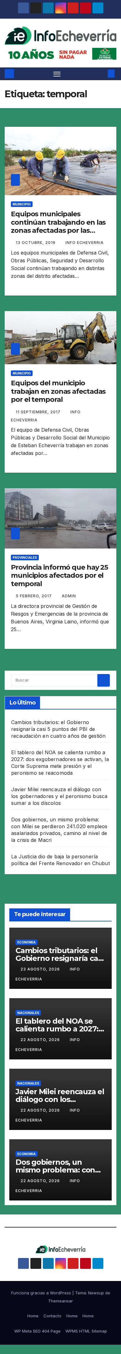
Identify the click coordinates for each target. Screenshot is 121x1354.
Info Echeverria (84, 242)
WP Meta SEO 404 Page (37, 1331)
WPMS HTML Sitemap (86, 1331)
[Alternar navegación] (57, 74)
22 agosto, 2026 (40, 1039)
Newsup (96, 1292)
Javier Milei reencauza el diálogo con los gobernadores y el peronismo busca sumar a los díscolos (59, 796)
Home (32, 1315)
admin (69, 596)
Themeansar (60, 1300)
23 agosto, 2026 (40, 969)
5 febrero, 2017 (34, 596)
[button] (102, 74)
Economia (26, 942)
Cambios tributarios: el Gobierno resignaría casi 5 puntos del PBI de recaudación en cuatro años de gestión (58, 729)
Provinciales (25, 557)
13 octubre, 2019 (36, 242)
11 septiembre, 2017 (39, 412)
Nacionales (28, 1013)
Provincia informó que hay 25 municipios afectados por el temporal (59, 575)
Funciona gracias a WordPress (41, 1292)
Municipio (22, 204)
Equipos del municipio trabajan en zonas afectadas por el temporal (58, 391)
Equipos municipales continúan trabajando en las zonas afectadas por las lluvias (58, 226)
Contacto (52, 1315)
